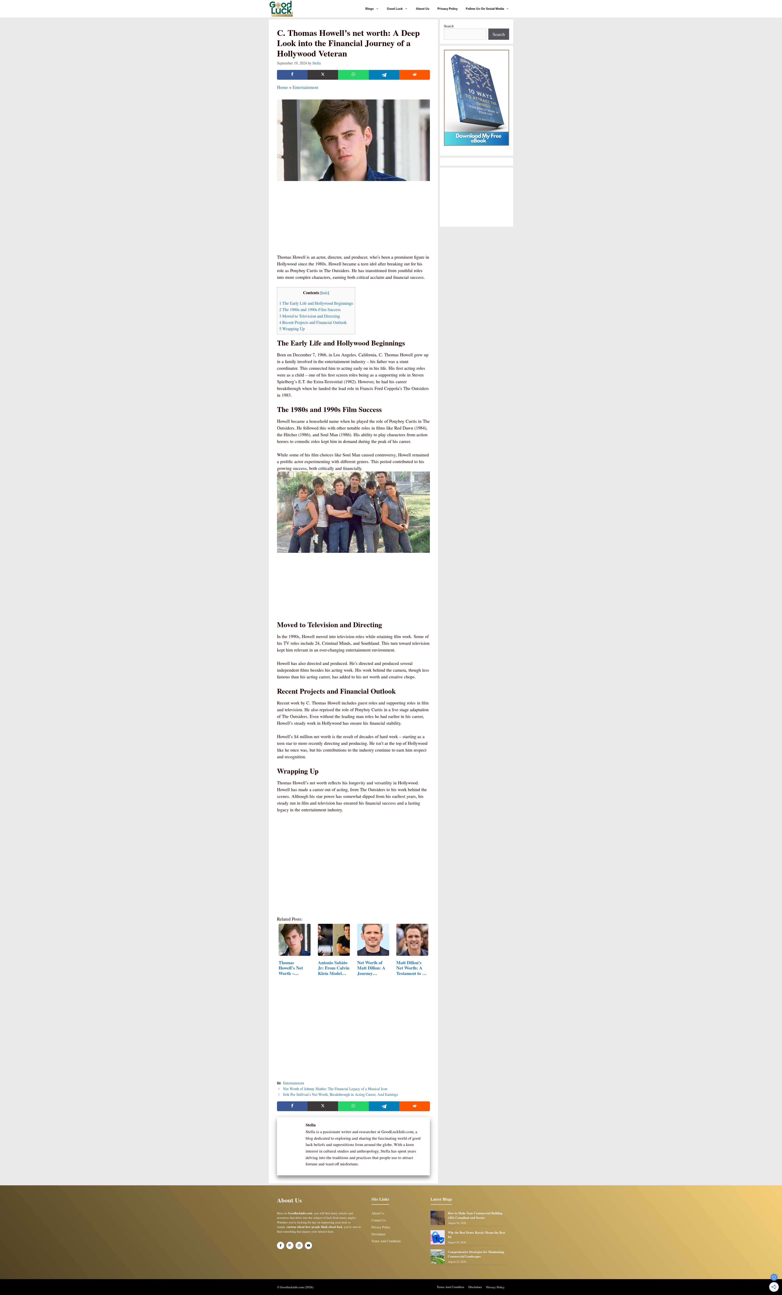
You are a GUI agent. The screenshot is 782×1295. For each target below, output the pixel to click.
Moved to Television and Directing (309, 316)
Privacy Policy (447, 8)
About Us (422, 8)
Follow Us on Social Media (485, 8)
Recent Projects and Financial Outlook (313, 322)
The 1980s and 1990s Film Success (310, 309)
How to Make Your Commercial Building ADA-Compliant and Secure (475, 1215)
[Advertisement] (353, 223)
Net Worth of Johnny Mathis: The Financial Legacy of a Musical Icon (335, 1088)
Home (282, 87)
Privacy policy (495, 1287)
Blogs (369, 8)
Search (449, 26)
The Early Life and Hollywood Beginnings (316, 303)
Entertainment (305, 87)
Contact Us (378, 1220)
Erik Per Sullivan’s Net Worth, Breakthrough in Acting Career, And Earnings (340, 1094)
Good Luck (395, 8)
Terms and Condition (450, 1287)
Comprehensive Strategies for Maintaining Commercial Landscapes (476, 1254)
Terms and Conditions (386, 1241)
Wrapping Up (292, 328)
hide (325, 292)
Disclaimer (378, 1234)
